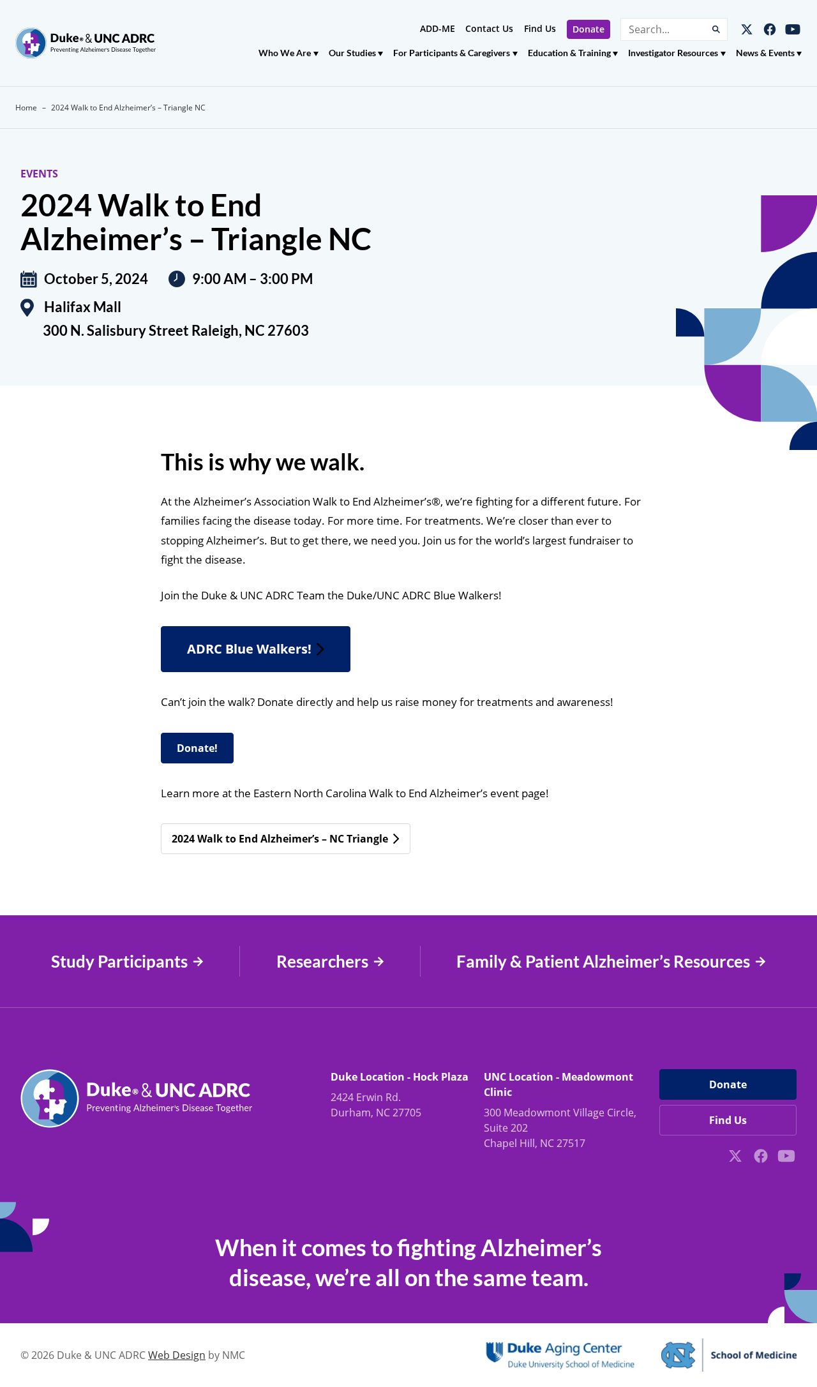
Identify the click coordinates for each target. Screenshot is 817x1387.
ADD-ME (437, 28)
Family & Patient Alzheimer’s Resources (603, 961)
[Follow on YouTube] (793, 29)
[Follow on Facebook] (770, 29)
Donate (588, 29)
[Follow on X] (747, 29)
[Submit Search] (716, 29)
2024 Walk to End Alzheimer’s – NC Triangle (280, 839)
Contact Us (489, 28)
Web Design (177, 1355)
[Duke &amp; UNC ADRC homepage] (85, 43)
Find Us (540, 28)
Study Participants (119, 961)
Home (26, 107)
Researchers (322, 961)
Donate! (197, 748)
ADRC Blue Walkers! (249, 648)
